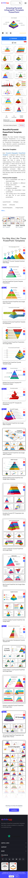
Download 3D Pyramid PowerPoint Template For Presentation (14, 322)
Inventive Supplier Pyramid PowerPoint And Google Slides (14, 620)
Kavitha (21, 117)
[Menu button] (25, 3)
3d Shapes (15, 201)
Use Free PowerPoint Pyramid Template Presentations (13, 282)
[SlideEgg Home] (14, 819)
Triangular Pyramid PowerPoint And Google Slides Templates (14, 453)
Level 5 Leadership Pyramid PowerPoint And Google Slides (13, 549)
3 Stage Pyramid (19, 207)
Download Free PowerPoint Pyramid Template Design (12, 363)
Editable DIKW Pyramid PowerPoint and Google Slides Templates (13, 478)
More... (3, 210)
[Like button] (3, 33)
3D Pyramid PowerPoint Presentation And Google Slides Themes (13, 735)
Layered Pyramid (6, 201)
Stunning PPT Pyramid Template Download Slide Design (14, 261)
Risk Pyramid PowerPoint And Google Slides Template (14, 585)
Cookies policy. (15, 874)
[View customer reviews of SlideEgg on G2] (13, 845)
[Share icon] (6, 33)
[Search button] (20, 3)
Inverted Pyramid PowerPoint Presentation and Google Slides (13, 342)
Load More (14, 810)
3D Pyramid (12, 204)
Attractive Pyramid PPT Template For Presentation (12, 403)
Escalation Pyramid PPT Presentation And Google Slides (13, 514)
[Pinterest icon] (11, 33)
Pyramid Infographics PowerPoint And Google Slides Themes (12, 801)
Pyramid (5, 204)
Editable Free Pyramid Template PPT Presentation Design (12, 383)
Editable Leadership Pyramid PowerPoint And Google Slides (13, 706)
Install (20, 120)
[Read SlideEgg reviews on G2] (5, 845)
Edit (20, 42)
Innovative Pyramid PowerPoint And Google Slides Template (14, 302)
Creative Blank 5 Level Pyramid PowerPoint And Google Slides (14, 670)
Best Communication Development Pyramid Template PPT (14, 640)
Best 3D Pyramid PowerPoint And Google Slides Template (13, 423)
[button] (24, 248)
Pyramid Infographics (8, 207)
